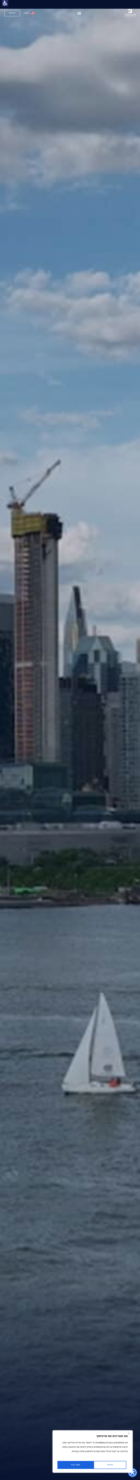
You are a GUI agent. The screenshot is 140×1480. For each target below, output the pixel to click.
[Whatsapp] (2, 1027)
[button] (79, 13)
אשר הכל (75, 1465)
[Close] (129, 1433)
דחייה (110, 1465)
